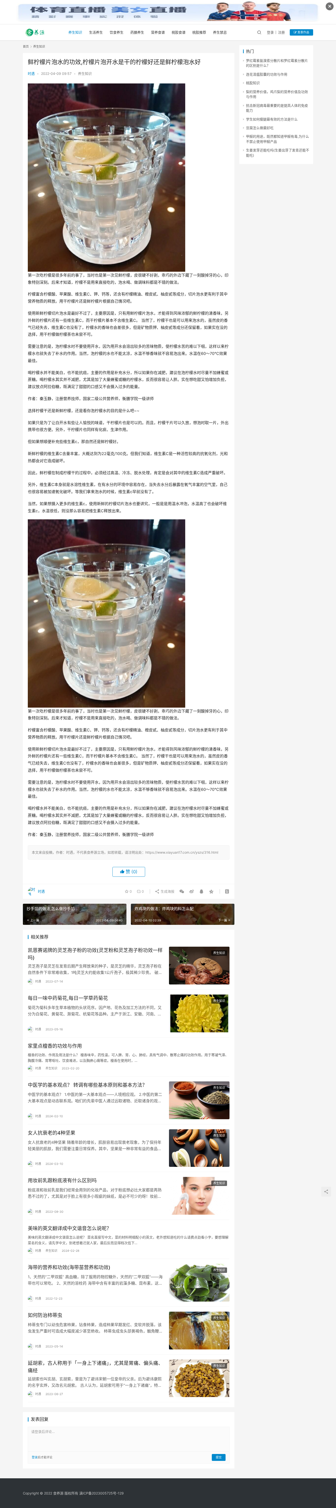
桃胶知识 (253, 83)
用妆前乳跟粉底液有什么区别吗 (62, 1181)
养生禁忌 (220, 32)
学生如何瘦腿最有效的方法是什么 (272, 119)
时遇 (31, 73)
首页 (26, 46)
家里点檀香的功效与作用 (55, 1046)
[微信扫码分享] (181, 891)
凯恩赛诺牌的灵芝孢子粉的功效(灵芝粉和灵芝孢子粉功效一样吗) (95, 953)
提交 (219, 1457)
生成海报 (167, 891)
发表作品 (303, 32)
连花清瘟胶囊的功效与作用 (266, 74)
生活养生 (96, 32)
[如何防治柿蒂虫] (199, 1330)
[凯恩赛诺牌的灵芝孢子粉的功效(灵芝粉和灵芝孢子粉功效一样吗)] (199, 965)
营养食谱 (158, 32)
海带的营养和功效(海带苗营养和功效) (69, 1267)
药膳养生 (137, 32)
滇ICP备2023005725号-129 (101, 1493)
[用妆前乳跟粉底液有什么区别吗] (199, 1196)
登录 (270, 32)
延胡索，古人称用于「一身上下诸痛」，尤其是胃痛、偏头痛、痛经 (95, 1366)
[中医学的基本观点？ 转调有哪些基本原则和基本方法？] (199, 1100)
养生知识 (75, 32)
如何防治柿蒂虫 (45, 1315)
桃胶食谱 (178, 32)
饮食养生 (116, 32)
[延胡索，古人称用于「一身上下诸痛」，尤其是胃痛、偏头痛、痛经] (199, 1378)
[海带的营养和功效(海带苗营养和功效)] (199, 1283)
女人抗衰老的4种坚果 (51, 1133)
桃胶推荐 (199, 32)
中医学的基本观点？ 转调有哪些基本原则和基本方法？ (87, 1085)
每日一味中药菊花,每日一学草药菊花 (68, 998)
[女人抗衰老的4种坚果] (199, 1148)
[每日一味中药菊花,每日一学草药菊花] (199, 1013)
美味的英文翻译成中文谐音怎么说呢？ (69, 1228)
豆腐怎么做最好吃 (260, 128)
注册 (281, 32)
